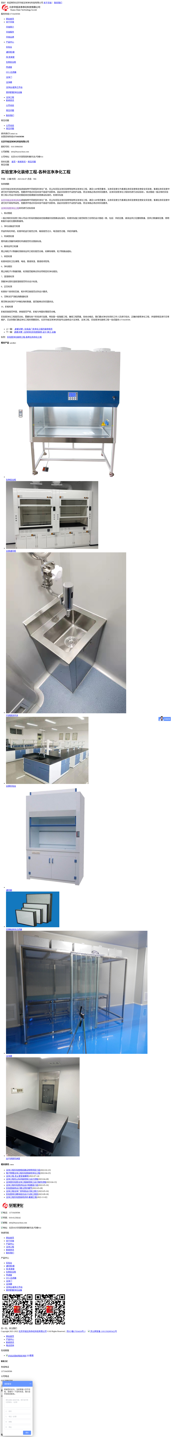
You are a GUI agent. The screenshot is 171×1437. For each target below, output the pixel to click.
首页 (14, 162)
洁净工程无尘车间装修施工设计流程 (22, 1179)
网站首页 (10, 19)
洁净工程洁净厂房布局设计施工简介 (22, 1191)
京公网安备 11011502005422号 (103, 1331)
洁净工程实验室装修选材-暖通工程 (21, 1197)
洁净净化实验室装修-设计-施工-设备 (35, 332)
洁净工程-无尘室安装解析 (17, 1176)
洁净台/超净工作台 (14, 87)
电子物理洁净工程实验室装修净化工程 (23, 1173)
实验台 (9, 47)
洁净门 (9, 77)
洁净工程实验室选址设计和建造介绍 (22, 1185)
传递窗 (9, 67)
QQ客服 (30, 1355)
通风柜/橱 (10, 52)
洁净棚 (9, 82)
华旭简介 (10, 27)
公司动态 (10, 105)
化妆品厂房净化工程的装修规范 (33, 329)
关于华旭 (48, 3)
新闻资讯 (10, 100)
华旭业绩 (10, 37)
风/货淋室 (10, 57)
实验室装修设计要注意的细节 (19, 1188)
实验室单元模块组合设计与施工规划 (22, 1194)
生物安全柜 (11, 62)
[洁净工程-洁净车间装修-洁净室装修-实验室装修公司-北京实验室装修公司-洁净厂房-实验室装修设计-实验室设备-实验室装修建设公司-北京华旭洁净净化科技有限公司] (21, 11)
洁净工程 (10, 97)
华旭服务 (10, 32)
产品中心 (10, 42)
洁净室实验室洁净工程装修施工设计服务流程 (26, 1182)
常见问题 (10, 110)
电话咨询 (10, 1345)
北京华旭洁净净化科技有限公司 (33, 1331)
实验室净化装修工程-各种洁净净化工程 (24, 337)
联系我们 (58, 3)
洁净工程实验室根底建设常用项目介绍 (23, 1170)
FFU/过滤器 (11, 72)
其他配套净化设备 (14, 92)
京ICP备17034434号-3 (76, 1331)
